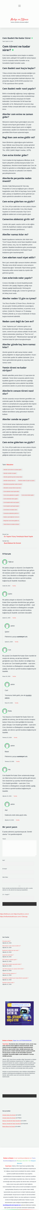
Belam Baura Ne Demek (8, 1126)
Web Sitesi (5, 877)
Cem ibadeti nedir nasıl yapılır (11, 502)
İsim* (3, 860)
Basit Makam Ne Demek (12, 543)
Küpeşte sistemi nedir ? (8, 982)
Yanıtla (14, 586)
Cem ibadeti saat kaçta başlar (11, 506)
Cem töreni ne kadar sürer (10, 509)
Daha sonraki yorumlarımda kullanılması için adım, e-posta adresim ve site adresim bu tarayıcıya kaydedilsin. (17, 889)
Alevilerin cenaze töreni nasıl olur (12, 488)
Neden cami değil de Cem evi (11, 517)
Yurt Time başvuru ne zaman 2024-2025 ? (13, 969)
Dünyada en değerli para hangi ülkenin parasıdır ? (15, 978)
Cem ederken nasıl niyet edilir (11, 491)
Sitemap (24, 916)
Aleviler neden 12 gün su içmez (26, 480)
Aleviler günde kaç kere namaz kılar (13, 477)
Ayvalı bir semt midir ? (8, 955)
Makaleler (10, 464)
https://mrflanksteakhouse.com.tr (10, 916)
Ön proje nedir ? (6, 941)
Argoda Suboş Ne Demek (9, 1115)
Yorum (4, 839)
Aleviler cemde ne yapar (10, 473)
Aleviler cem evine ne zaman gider (12, 469)
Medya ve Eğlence (19, 19)
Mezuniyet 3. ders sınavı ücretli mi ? (11, 946)
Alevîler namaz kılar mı (9, 480)
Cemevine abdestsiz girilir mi (11, 513)
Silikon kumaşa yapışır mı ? (9, 973)
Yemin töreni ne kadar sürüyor (11, 524)
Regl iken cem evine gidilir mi (11, 520)
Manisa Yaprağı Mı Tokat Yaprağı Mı (11, 1120)
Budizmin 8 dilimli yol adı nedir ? (10, 950)
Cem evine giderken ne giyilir (11, 495)
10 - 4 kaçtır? (6, 894)
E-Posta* (4, 868)
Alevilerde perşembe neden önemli (13, 484)
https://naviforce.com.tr (21, 914)
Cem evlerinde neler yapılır (11, 498)
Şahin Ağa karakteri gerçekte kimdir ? (12, 964)
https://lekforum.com (6, 914)
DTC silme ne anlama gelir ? (9, 959)
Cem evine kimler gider (28, 495)
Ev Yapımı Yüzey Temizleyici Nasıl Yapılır (18, 536)
